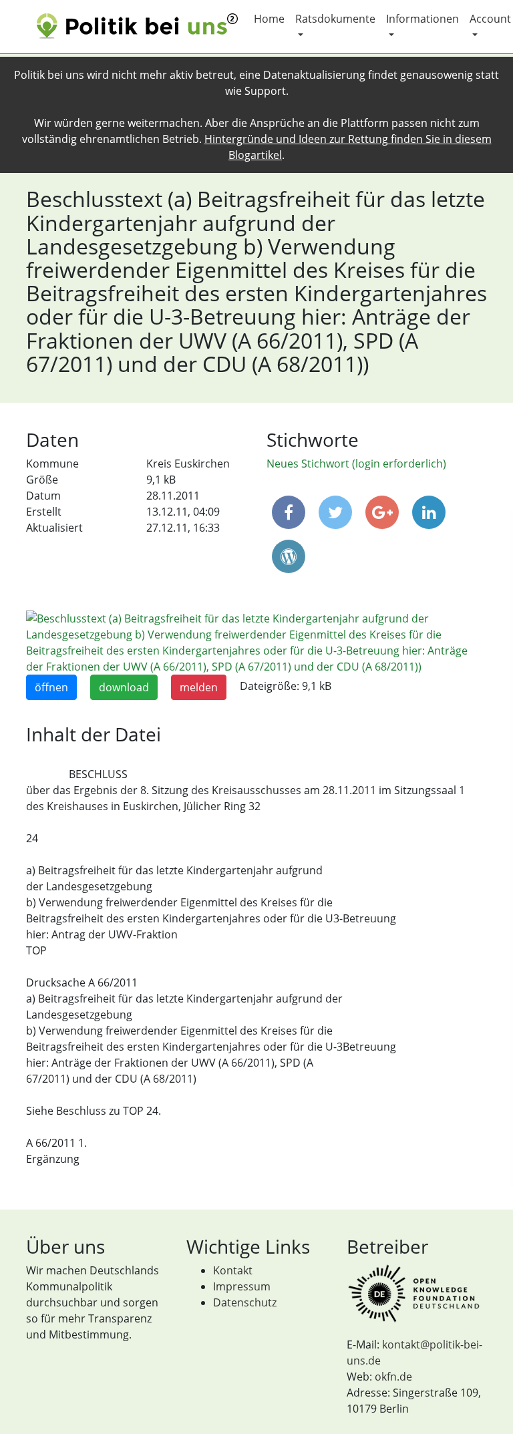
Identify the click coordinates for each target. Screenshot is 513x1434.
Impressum (242, 1286)
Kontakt (232, 1270)
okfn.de (393, 1376)
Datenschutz (245, 1302)
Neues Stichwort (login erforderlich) (356, 463)
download (124, 687)
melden (199, 687)
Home (269, 18)
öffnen (51, 687)
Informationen (422, 18)
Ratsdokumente (335, 18)
